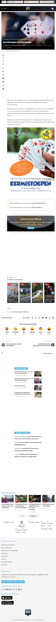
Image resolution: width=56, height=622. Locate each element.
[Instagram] (12, 589)
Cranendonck (13, 45)
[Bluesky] (19, 589)
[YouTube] (7, 589)
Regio (19, 45)
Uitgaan (24, 45)
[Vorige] (8, 292)
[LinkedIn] (14, 589)
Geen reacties (48, 45)
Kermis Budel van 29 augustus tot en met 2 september (7, 506)
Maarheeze (26, 312)
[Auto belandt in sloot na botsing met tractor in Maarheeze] (21, 498)
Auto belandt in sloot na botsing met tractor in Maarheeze (21, 506)
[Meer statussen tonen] (53, 2)
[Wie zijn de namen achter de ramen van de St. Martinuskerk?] (37, 374)
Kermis (13, 312)
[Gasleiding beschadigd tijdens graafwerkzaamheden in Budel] (37, 394)
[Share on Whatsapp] (3, 67)
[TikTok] (21, 589)
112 (17, 501)
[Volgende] (52, 292)
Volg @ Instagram (21, 525)
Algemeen (6, 45)
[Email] (3, 81)
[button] (2, 8)
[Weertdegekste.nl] (28, 8)
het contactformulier (38, 203)
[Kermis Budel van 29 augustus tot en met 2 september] (7, 498)
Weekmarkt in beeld (20, 385)
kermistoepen (19, 312)
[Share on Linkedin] (3, 71)
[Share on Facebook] (3, 60)
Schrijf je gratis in (37, 207)
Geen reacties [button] (48, 353)
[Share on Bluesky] (3, 78)
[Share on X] (3, 64)
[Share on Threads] (3, 74)
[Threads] (16, 589)
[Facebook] (2, 589)
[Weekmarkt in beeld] (37, 387)
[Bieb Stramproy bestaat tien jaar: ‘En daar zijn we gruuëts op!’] (37, 380)
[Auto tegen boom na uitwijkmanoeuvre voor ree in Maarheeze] (35, 498)
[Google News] (9, 589)
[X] (4, 589)
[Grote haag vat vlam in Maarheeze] (48, 498)
